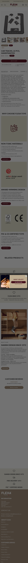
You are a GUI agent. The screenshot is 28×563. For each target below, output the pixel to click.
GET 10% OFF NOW (18, 282)
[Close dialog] (26, 276)
